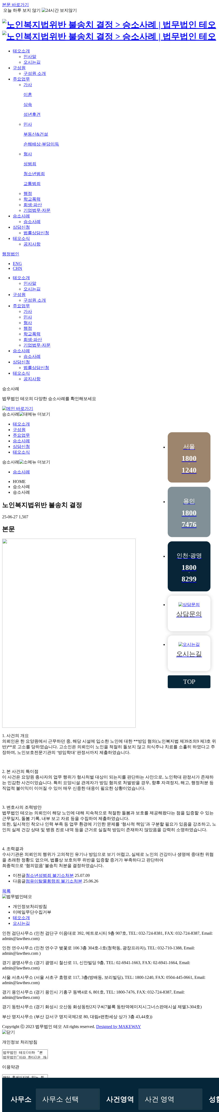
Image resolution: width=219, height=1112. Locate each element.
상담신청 (21, 227)
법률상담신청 (36, 233)
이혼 (28, 94)
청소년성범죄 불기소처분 (50, 875)
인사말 (30, 56)
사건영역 (120, 1099)
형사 (28, 154)
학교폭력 (32, 199)
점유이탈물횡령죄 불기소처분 (54, 881)
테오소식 (21, 238)
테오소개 (21, 51)
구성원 (19, 68)
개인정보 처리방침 (19, 1042)
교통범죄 (32, 183)
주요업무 (21, 79)
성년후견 (32, 114)
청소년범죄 (34, 173)
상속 (28, 104)
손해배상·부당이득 (41, 144)
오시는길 (32, 62)
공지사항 (32, 244)
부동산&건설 (36, 134)
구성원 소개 (35, 73)
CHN (17, 268)
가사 (28, 84)
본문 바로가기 (15, 4)
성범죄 (30, 164)
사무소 (21, 1099)
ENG (17, 263)
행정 (28, 193)
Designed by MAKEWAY (118, 1026)
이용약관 (10, 1067)
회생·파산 (33, 204)
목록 (6, 891)
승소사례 (21, 216)
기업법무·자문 (37, 210)
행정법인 (10, 254)
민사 (28, 124)
